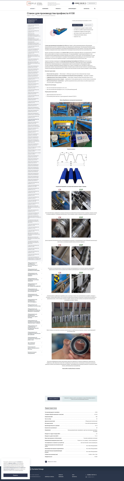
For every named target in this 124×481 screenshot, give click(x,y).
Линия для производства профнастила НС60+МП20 (33, 168)
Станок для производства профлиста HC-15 (33, 78)
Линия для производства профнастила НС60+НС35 (33, 165)
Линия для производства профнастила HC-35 (33, 84)
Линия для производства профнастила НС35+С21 (33, 75)
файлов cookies (12, 463)
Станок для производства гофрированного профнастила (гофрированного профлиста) (34, 258)
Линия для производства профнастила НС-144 (33, 111)
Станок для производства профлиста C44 (33, 252)
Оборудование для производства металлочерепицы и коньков (33, 264)
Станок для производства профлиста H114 (33, 102)
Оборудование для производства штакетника (34, 305)
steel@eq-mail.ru (90, 476)
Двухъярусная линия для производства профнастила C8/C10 (34, 56)
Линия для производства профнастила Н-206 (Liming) (34, 126)
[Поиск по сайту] (94, 8)
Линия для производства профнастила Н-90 (33, 99)
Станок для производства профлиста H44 (33, 249)
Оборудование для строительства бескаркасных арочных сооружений (33, 327)
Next (67, 30)
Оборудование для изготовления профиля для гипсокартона (33, 290)
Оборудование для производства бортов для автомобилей (34, 333)
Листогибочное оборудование (31, 343)
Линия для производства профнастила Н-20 (33, 81)
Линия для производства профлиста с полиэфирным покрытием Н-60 (33, 141)
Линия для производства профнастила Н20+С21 (33, 144)
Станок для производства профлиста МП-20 (33, 198)
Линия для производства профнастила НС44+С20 (33, 171)
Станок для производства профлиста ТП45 (33, 225)
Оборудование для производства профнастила (32, 21)
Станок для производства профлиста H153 (33, 117)
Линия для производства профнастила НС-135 (33, 105)
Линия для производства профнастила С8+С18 (33, 60)
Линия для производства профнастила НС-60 (33, 93)
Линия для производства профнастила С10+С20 (33, 67)
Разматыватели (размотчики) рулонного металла (33, 348)
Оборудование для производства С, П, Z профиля (33, 274)
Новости (61, 474)
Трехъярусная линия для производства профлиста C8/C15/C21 (33, 242)
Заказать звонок (91, 3)
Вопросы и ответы (49, 476)
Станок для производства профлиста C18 (33, 255)
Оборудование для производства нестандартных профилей (34, 285)
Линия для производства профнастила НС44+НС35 (33, 174)
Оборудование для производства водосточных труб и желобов (32, 316)
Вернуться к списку (52, 461)
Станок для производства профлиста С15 (33, 47)
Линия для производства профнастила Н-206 (33, 123)
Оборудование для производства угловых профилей (33, 279)
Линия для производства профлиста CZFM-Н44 (33, 134)
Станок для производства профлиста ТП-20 (33, 228)
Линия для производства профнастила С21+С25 (33, 70)
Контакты (86, 8)
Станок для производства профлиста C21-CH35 (33, 186)
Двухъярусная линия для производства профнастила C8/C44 (34, 207)
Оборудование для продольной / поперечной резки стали (34, 338)
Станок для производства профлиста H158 (33, 120)
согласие (19, 461)
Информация (72, 8)
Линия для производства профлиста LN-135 (33, 132)
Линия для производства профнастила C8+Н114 (33, 180)
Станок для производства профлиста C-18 (33, 183)
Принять (15, 475)
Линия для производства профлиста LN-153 (33, 129)
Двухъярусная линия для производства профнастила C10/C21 (34, 238)
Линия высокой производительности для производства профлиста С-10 (34, 39)
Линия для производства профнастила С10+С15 (33, 159)
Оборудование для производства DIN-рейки (34, 270)
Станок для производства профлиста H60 (33, 246)
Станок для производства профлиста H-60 (33, 195)
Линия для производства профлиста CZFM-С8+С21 (33, 137)
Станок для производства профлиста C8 (33, 25)
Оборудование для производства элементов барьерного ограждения (34, 310)
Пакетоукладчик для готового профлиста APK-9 (34, 150)
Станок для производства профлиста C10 (33, 28)
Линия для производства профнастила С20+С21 (33, 156)
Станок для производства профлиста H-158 (33, 192)
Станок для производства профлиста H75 (33, 96)
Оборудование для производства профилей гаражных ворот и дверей (34, 321)
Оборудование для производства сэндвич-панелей (33, 295)
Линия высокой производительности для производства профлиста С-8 (34, 34)
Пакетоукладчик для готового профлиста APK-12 (34, 147)
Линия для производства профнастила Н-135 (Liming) (34, 108)
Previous (49, 30)
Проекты (58, 8)
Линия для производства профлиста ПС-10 (33, 211)
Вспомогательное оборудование (32, 353)
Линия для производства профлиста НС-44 (33, 87)
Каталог (32, 8)
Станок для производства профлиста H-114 (33, 189)
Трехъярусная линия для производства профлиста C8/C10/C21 (33, 221)
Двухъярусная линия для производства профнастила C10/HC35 (34, 234)
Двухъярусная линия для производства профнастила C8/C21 (34, 63)
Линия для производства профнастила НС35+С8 (33, 72)
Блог (73, 474)
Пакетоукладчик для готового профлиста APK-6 (34, 153)
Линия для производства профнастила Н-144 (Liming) (34, 114)
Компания (45, 8)
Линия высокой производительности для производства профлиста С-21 (34, 43)
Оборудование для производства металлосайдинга (32, 300)
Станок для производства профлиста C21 (33, 31)
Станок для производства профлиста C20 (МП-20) (33, 50)
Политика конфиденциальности (33, 476)
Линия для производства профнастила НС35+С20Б (33, 177)
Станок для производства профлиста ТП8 (33, 231)
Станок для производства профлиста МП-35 (33, 203)
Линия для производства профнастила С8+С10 (33, 162)
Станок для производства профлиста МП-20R (33, 201)
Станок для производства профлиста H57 (33, 90)
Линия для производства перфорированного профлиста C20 (34, 217)
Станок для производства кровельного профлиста (33, 213)
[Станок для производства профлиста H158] (58, 30)
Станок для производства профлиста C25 (33, 52)
